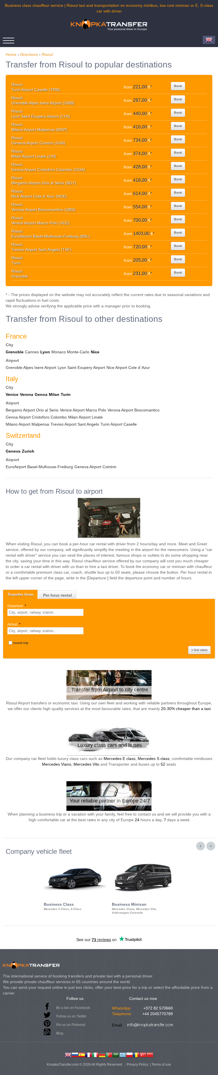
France (16, 336)
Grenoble (15, 352)
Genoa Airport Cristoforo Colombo (36, 417)
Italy (12, 379)
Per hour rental (57, 595)
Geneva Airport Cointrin (95, 466)
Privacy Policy (137, 1064)
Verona (26, 394)
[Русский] (75, 1054)
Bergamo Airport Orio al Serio (32, 410)
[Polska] (129, 1054)
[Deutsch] (102, 1054)
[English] (68, 1054)
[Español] (81, 1054)
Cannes (32, 352)
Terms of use (161, 1064)
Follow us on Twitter (71, 1016)
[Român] (136, 1054)
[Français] (88, 1054)
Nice (95, 352)
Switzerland (23, 435)
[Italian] (95, 1054)
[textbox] (45, 612)
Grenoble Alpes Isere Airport (31, 367)
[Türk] (143, 1054)
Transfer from (20, 594)
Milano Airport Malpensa (27, 424)
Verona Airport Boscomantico (134, 410)
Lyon (45, 352)
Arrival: (13, 624)
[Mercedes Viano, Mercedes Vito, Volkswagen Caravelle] (143, 860)
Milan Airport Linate (85, 417)
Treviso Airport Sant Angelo (75, 424)
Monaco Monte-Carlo (70, 352)
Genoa (41, 394)
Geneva (13, 451)
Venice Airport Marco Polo (83, 410)
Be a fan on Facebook (73, 1008)
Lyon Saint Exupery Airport (81, 367)
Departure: (16, 606)
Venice (12, 394)
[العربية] (115, 1054)
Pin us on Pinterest (70, 1025)
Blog (59, 1033)
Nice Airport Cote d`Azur (128, 367)
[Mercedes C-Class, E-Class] (75, 860)
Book (178, 86)
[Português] (109, 1054)
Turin (66, 394)
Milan (54, 394)
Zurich (28, 451)
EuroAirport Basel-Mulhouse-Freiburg (39, 466)
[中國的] (149, 1054)
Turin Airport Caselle (118, 424)
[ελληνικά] (122, 1054)
